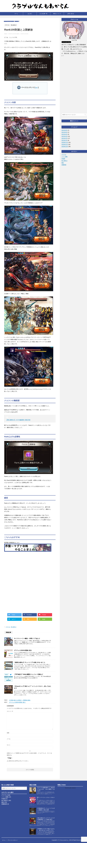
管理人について (57, 13)
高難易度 (64, 164)
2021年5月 (64, 132)
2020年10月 (65, 146)
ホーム (16, 13)
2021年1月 (64, 140)
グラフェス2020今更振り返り (23, 650)
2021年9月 (64, 130)
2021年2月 (64, 138)
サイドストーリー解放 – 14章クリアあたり (27, 638)
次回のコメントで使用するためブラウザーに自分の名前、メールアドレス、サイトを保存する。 (29, 754)
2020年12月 (65, 142)
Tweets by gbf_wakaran (70, 788)
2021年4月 (64, 134)
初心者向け (13, 627)
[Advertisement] (27, 567)
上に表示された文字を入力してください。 (18, 761)
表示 (36, 87)
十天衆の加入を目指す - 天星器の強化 (19, 700)
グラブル (8, 627)
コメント (10, 711)
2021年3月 (64, 136)
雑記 (63, 162)
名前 (8, 732)
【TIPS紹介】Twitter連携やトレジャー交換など (28, 674)
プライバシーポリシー (12, 840)
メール (8, 739)
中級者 (63, 158)
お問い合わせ (70, 13)
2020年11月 (65, 144)
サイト (8, 745)
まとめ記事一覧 (43, 13)
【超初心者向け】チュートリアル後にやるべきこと (29, 662)
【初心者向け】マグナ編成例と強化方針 (18, 420)
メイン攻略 (64, 156)
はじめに (30, 13)
